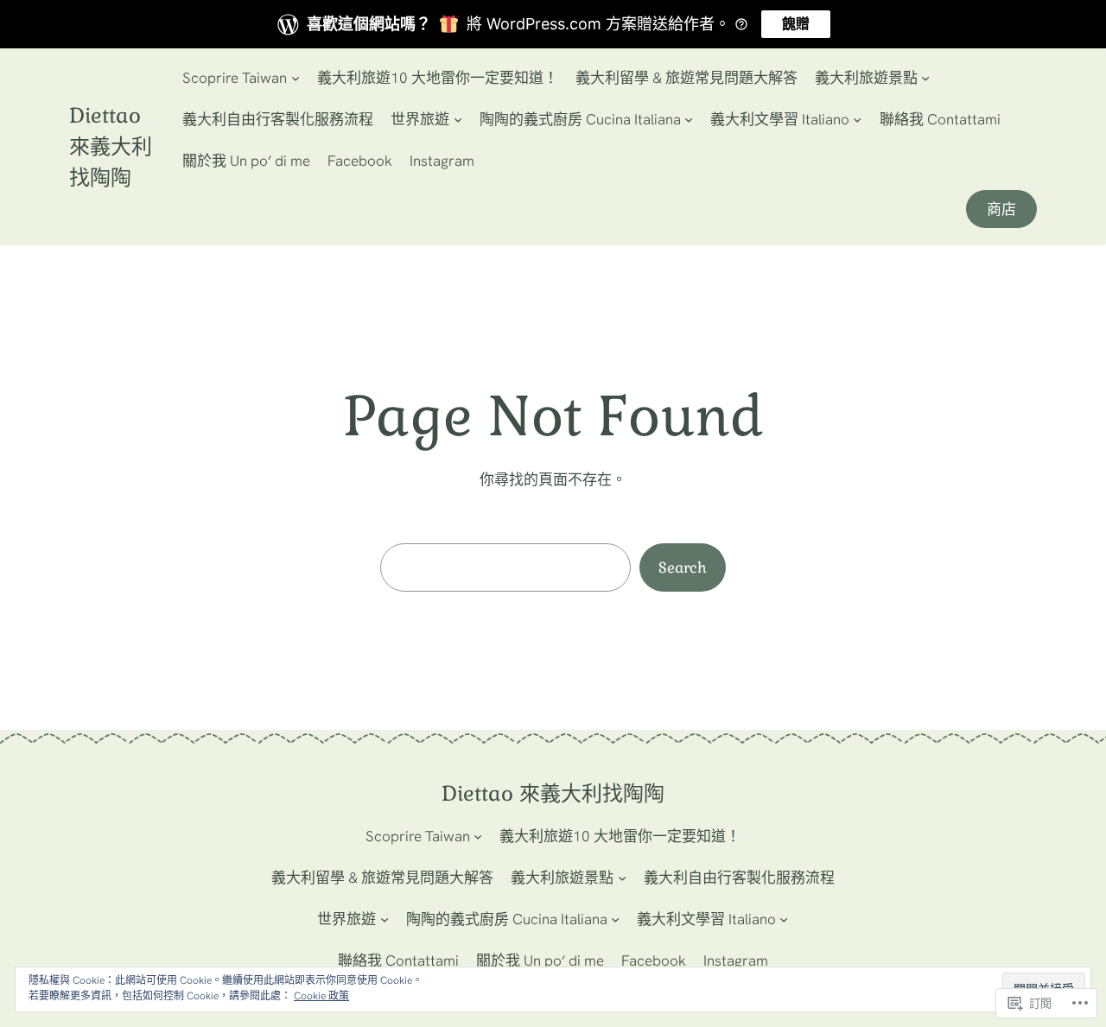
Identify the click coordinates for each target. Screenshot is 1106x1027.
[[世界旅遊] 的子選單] (458, 119)
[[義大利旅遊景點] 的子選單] (925, 77)
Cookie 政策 (321, 996)
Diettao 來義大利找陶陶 (110, 146)
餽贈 (796, 23)
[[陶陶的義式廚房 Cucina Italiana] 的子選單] (688, 119)
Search (682, 567)
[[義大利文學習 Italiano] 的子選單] (857, 119)
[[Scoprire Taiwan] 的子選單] (295, 77)
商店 (1001, 209)
